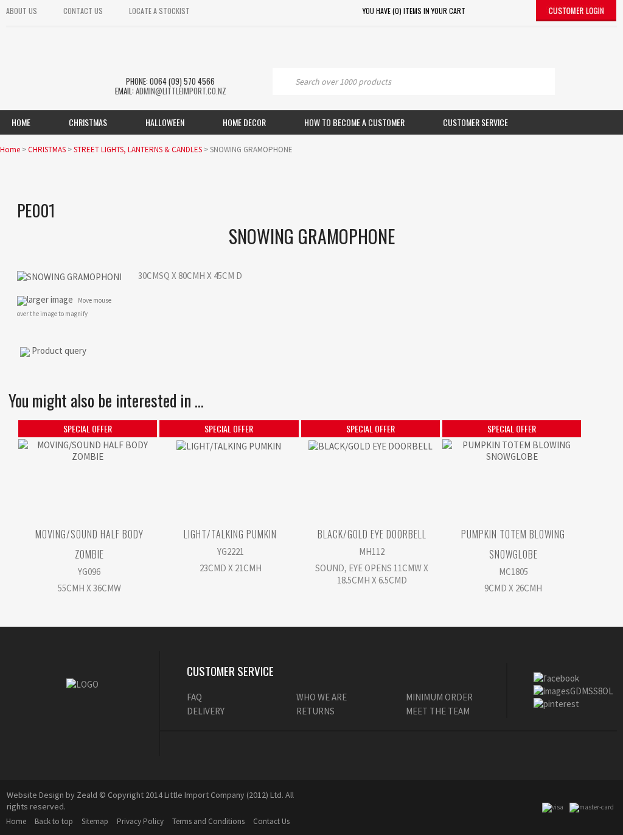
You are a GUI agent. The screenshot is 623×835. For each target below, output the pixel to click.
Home (21, 122)
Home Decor (244, 122)
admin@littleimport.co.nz (181, 91)
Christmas (88, 122)
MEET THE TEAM (438, 711)
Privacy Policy (140, 821)
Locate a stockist (159, 10)
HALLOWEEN (164, 122)
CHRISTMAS (47, 149)
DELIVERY (205, 711)
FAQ (194, 697)
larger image (50, 299)
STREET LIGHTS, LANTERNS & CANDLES (138, 149)
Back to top (54, 821)
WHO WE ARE (321, 697)
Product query (59, 350)
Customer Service (475, 122)
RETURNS (315, 711)
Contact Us (271, 821)
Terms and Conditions (208, 821)
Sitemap (95, 821)
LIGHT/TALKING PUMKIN (230, 534)
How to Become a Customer (354, 122)
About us (21, 10)
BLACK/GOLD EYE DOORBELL (372, 534)
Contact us (83, 10)
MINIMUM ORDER (439, 697)
